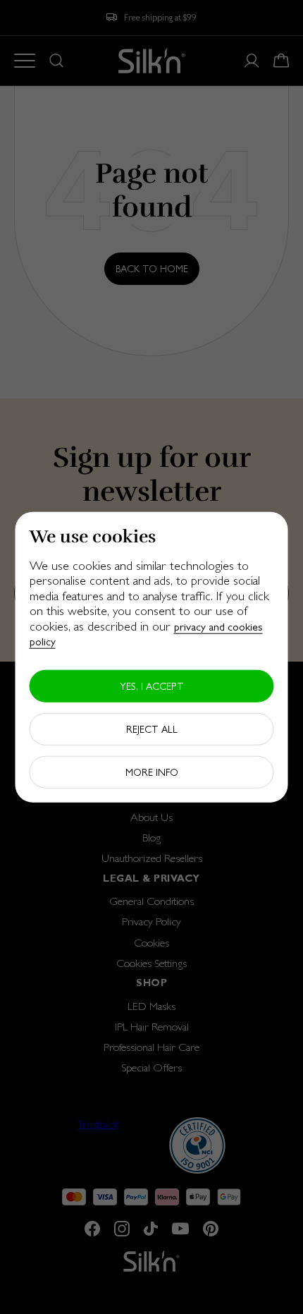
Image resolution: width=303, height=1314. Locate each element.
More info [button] (151, 772)
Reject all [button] (152, 729)
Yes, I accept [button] (152, 686)
